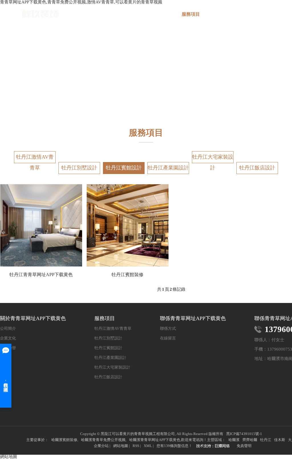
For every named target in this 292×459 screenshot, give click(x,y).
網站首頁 (123, 14)
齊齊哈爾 (249, 440)
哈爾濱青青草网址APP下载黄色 (154, 440)
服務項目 (191, 14)
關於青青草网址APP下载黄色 (157, 16)
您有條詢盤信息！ (174, 446)
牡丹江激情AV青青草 (35, 158)
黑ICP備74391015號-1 (244, 434)
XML (148, 446)
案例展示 (224, 14)
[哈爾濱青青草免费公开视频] (29, 14)
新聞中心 (258, 14)
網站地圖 (120, 446)
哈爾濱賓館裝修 (64, 440)
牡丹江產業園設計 (168, 168)
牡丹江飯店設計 (257, 168)
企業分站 (101, 446)
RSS (136, 446)
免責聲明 (244, 446)
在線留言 (168, 338)
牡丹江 (265, 440)
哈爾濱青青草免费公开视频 (103, 440)
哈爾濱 (234, 440)
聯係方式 (168, 329)
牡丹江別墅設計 (79, 168)
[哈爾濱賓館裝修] (214, 446)
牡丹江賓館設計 (124, 168)
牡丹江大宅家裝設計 (212, 158)
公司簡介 (8, 329)
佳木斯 (279, 440)
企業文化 (8, 338)
